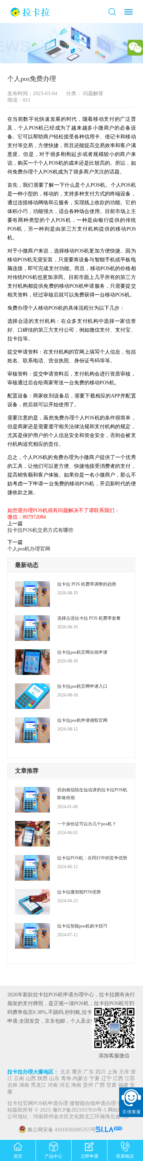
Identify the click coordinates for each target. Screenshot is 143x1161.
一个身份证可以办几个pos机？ (86, 823)
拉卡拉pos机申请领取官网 (82, 720)
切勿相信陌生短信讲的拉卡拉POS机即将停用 (92, 793)
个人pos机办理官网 (28, 549)
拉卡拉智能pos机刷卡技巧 (82, 926)
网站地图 (118, 1110)
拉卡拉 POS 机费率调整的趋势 (86, 584)
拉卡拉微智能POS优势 (79, 892)
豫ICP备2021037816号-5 (80, 1110)
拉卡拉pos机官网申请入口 (82, 686)
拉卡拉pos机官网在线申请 (82, 652)
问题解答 (92, 93)
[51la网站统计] (110, 1130)
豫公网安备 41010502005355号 (61, 1130)
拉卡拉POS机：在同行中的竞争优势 (92, 858)
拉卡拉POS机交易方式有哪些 (40, 530)
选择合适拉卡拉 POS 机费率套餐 (89, 618)
